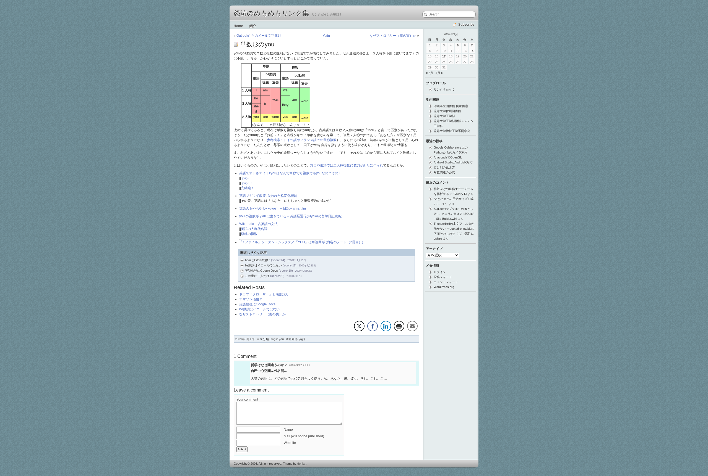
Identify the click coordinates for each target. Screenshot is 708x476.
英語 (302, 339)
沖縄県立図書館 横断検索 (451, 106)
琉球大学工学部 (444, 116)
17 (444, 56)
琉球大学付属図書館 (447, 111)
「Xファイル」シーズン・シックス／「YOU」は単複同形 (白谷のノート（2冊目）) (301, 242)
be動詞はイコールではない (263, 265)
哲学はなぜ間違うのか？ (269, 365)
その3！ (247, 183)
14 (471, 50)
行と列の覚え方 (444, 167)
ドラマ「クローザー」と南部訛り (264, 294)
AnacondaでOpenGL (448, 157)
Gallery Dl (460, 193)
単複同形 (291, 339)
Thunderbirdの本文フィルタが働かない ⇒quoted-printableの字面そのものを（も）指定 (454, 228)
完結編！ (247, 188)
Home (238, 26)
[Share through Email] (412, 326)
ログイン (440, 272)
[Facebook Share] (372, 326)
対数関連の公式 (444, 172)
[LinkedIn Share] (386, 326)
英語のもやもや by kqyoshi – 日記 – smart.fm (272, 208)
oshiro (438, 238)
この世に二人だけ (257, 275)
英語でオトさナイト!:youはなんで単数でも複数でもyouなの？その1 (289, 173)
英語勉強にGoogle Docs (261, 270)
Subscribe (466, 25)
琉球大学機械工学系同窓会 (452, 131)
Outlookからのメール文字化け (258, 36)
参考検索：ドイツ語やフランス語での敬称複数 (302, 140)
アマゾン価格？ (250, 299)
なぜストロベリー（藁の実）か (393, 36)
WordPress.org (444, 287)
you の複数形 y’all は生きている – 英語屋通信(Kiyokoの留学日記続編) (290, 216)
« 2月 (429, 73)
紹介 (252, 26)
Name (288, 430)
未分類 (264, 339)
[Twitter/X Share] (359, 326)
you (281, 339)
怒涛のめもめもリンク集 (271, 13)
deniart (301, 463)
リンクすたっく (444, 89)
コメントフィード (446, 282)
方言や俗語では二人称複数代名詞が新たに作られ (346, 165)
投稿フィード (443, 277)
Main (326, 36)
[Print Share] (399, 326)
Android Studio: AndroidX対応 (453, 162)
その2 (245, 178)
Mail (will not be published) (304, 436)
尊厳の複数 (249, 234)
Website (290, 443)
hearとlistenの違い (257, 260)
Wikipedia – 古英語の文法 (258, 224)
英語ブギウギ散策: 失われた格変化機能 (268, 196)
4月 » (439, 73)
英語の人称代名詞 (254, 229)
